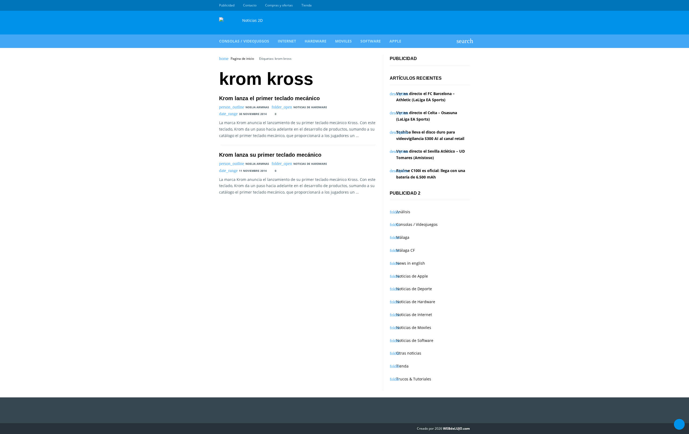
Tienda (306, 5)
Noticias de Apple (412, 276)
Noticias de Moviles (413, 327)
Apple (395, 41)
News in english (410, 263)
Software (370, 41)
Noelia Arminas (257, 107)
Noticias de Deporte (414, 288)
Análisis (403, 211)
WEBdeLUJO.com (456, 428)
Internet (287, 41)
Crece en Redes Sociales (467, 5)
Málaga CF (405, 250)
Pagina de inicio (242, 59)
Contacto (249, 5)
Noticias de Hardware (310, 107)
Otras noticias (408, 353)
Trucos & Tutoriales (413, 379)
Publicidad (226, 5)
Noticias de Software (414, 340)
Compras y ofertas (279, 5)
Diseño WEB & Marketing (461, 5)
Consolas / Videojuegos (244, 41)
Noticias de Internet (414, 314)
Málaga (402, 237)
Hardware (315, 41)
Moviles (343, 41)
